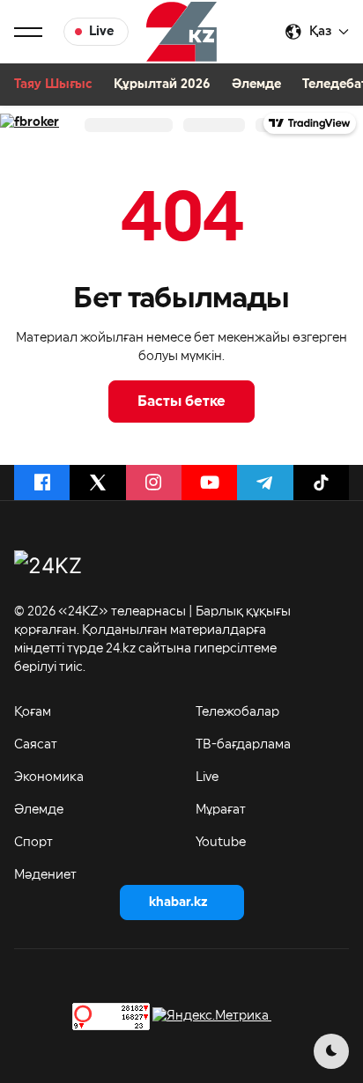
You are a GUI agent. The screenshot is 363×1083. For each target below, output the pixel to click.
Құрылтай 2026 (162, 84)
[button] (28, 31)
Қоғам (32, 712)
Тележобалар (237, 712)
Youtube (221, 842)
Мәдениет (45, 875)
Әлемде (256, 84)
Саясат (35, 745)
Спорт (33, 842)
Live (207, 777)
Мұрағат (221, 810)
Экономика (49, 777)
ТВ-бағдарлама (243, 745)
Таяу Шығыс (53, 84)
